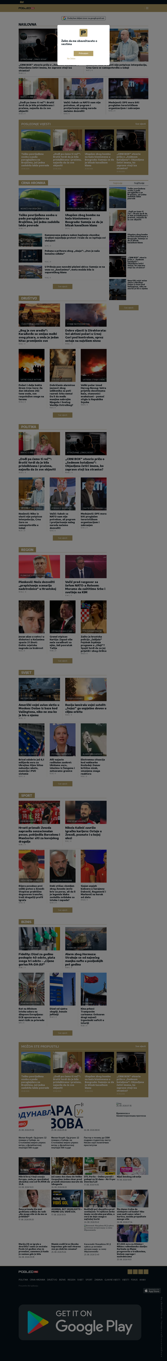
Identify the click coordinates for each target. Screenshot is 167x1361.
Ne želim (71, 59)
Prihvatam (83, 53)
